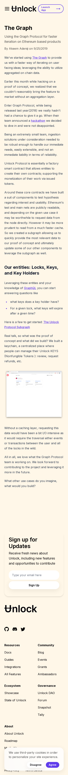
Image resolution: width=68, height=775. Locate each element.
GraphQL (30, 288)
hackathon (38, 120)
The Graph (39, 57)
